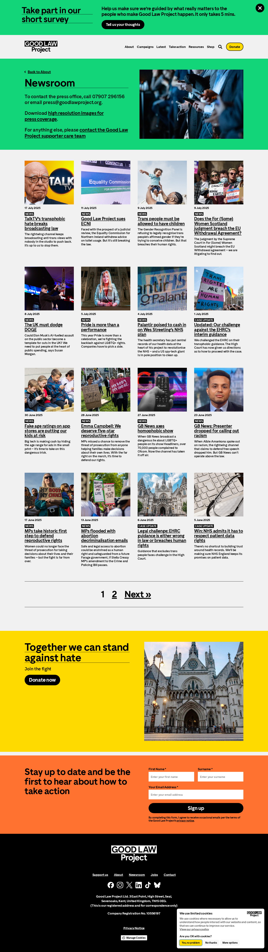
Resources (196, 47)
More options (230, 942)
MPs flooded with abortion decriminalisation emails (105, 520)
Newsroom (137, 875)
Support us (100, 875)
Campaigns (145, 47)
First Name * (157, 769)
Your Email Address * (163, 787)
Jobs (154, 875)
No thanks (211, 942)
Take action (177, 47)
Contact (170, 875)
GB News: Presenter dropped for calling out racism (218, 415)
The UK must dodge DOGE (49, 312)
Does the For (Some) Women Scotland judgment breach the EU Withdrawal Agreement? (218, 208)
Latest (161, 47)
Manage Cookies (135, 937)
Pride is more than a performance (105, 312)
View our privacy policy (194, 929)
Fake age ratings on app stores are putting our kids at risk (49, 415)
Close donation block (260, 8)
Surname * (205, 769)
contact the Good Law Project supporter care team (76, 132)
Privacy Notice (134, 928)
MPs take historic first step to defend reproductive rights (49, 520)
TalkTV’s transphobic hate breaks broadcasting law (49, 208)
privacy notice (185, 820)
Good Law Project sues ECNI (105, 208)
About (129, 47)
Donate (234, 47)
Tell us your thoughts (123, 24)
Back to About (39, 72)
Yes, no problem (191, 942)
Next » (138, 594)
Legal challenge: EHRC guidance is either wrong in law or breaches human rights (162, 520)
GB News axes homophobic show (162, 415)
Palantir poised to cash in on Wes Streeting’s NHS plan (162, 312)
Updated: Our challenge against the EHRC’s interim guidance (218, 312)
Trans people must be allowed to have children (162, 208)
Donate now (42, 680)
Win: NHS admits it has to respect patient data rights (218, 520)
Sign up (196, 808)
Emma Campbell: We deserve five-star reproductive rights (105, 415)
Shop (210, 47)
